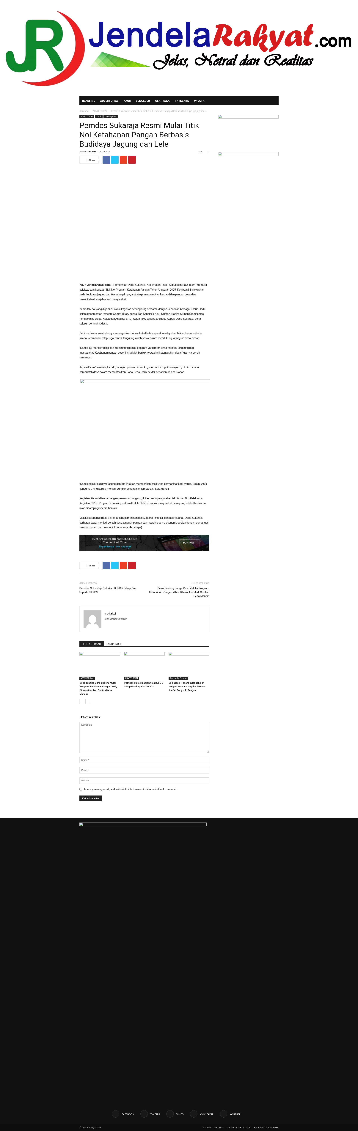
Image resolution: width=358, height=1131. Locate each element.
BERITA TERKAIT (91, 643)
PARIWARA (182, 101)
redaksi (92, 151)
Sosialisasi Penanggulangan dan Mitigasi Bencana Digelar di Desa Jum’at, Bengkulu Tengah (187, 686)
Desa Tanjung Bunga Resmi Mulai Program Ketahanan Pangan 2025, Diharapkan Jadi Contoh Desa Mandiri (179, 592)
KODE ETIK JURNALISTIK (239, 1127)
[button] (274, 101)
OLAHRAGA (162, 101)
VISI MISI (207, 1127)
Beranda (84, 111)
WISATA (199, 101)
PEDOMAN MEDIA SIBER (266, 1127)
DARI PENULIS (114, 643)
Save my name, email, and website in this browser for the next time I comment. (129, 789)
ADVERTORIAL (109, 101)
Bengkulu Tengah (178, 678)
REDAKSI (218, 1127)
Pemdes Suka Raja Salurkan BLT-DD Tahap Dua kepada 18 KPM (107, 590)
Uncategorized (111, 116)
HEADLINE (88, 101)
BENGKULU (143, 101)
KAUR (127, 101)
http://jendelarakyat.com (116, 619)
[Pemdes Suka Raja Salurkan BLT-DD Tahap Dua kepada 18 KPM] (144, 666)
